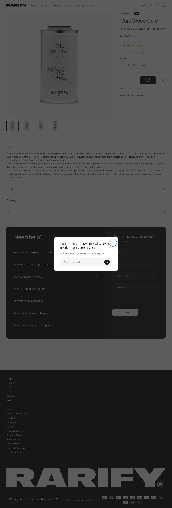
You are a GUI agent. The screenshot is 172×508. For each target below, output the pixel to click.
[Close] (113, 242)
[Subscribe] (107, 262)
